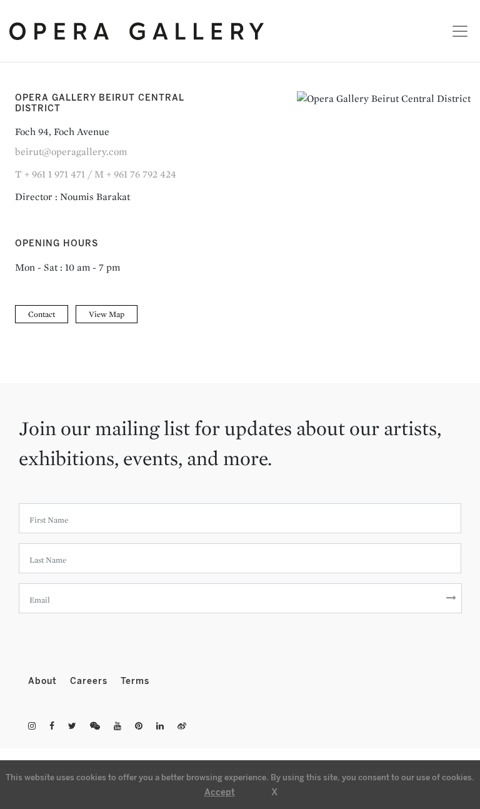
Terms (135, 681)
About (44, 681)
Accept (219, 792)
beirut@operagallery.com (71, 152)
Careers (90, 681)
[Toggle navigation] (456, 31)
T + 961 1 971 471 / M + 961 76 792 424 (95, 174)
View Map (106, 314)
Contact (41, 314)
